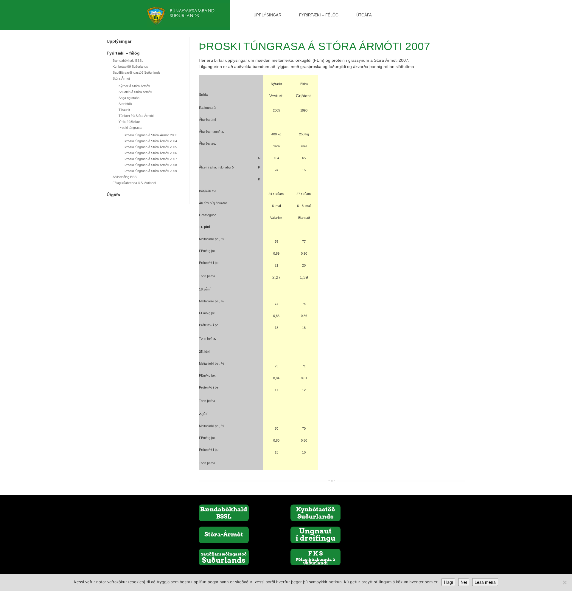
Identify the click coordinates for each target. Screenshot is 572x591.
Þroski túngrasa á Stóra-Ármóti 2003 (151, 135)
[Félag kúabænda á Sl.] (315, 556)
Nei (464, 582)
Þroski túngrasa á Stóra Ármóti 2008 (151, 165)
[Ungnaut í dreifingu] (315, 534)
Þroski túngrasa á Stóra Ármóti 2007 (151, 159)
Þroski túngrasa (130, 127)
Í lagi (448, 582)
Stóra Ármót (121, 78)
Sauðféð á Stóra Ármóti (135, 92)
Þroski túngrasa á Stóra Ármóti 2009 (151, 171)
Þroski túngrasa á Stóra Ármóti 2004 (151, 141)
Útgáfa (364, 15)
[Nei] (565, 582)
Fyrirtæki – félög (318, 15)
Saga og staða (129, 98)
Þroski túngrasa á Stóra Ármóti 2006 (151, 153)
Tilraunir (124, 110)
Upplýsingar (267, 15)
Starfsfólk (125, 104)
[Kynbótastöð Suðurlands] (315, 512)
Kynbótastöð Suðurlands (130, 66)
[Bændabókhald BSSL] (224, 512)
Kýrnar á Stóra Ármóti (134, 86)
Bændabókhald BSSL (128, 60)
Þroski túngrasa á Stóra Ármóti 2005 (151, 147)
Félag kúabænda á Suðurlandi (134, 183)
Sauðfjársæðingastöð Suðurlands (137, 72)
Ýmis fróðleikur (129, 121)
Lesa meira (485, 582)
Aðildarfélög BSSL (125, 177)
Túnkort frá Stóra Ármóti (136, 115)
